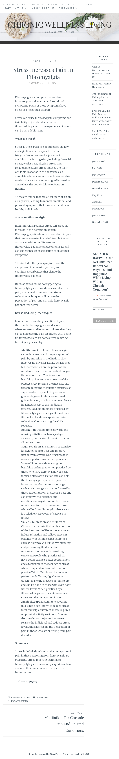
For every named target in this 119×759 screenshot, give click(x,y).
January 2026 (98, 161)
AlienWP (85, 754)
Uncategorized (43, 61)
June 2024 (97, 168)
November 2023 (100, 188)
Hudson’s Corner (42, 8)
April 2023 (97, 202)
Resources (66, 8)
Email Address (101, 298)
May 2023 (97, 195)
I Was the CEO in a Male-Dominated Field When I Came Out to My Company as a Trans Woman (101, 118)
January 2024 (98, 175)
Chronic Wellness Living (60, 24)
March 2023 (98, 208)
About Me (29, 4)
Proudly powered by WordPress (45, 754)
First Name (98, 309)
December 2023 (100, 182)
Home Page (10, 4)
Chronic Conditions (74, 4)
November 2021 (100, 222)
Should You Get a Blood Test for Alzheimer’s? (100, 134)
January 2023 (98, 215)
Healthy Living (13, 8)
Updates (48, 4)
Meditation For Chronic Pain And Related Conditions (64, 722)
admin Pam (42, 697)
